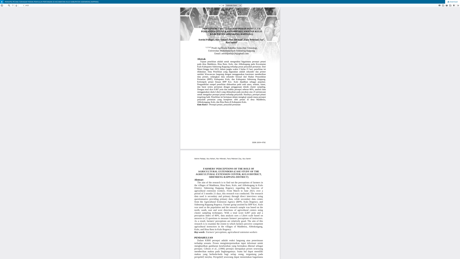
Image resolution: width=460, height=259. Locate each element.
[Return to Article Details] (2, 2)
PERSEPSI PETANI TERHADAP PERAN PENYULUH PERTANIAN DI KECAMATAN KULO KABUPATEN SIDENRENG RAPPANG (52, 2)
